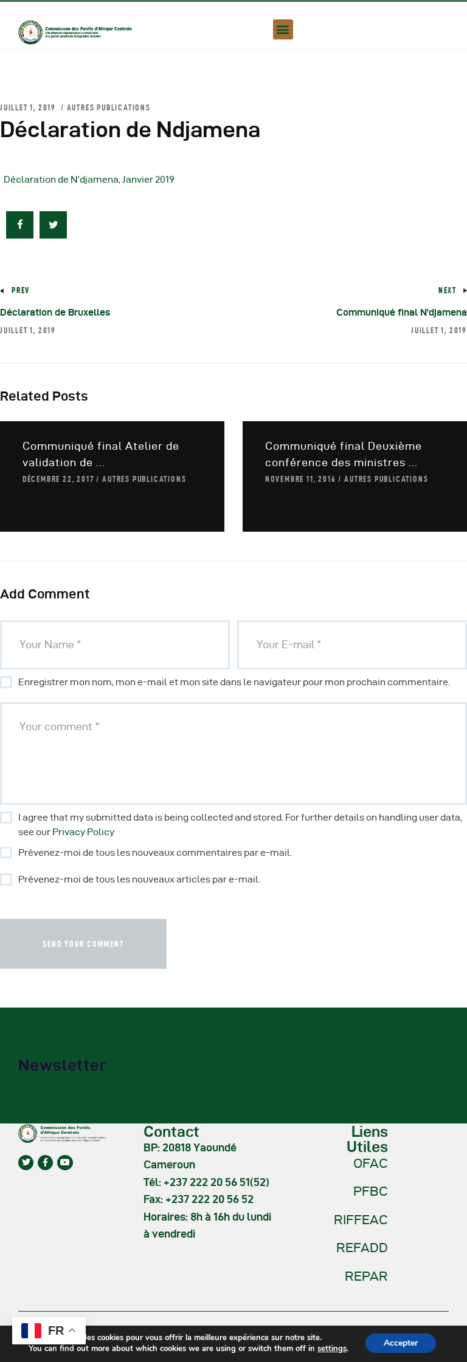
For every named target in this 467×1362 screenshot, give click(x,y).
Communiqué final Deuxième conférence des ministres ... (343, 454)
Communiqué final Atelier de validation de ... (100, 454)
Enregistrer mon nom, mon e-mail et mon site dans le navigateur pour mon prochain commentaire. (234, 682)
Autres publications (109, 107)
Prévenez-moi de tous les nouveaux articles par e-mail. (139, 879)
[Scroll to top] (442, 1350)
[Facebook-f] (45, 1162)
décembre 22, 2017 (58, 479)
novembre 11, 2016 (300, 479)
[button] (283, 29)
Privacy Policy (83, 832)
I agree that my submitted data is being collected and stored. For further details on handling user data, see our (240, 824)
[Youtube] (64, 1162)
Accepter (401, 1343)
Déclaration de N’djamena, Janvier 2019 (89, 179)
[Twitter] (25, 1162)
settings (332, 1349)
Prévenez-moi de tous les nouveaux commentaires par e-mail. (155, 852)
